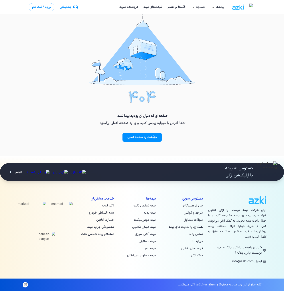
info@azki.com (243, 261)
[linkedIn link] (25, 284)
